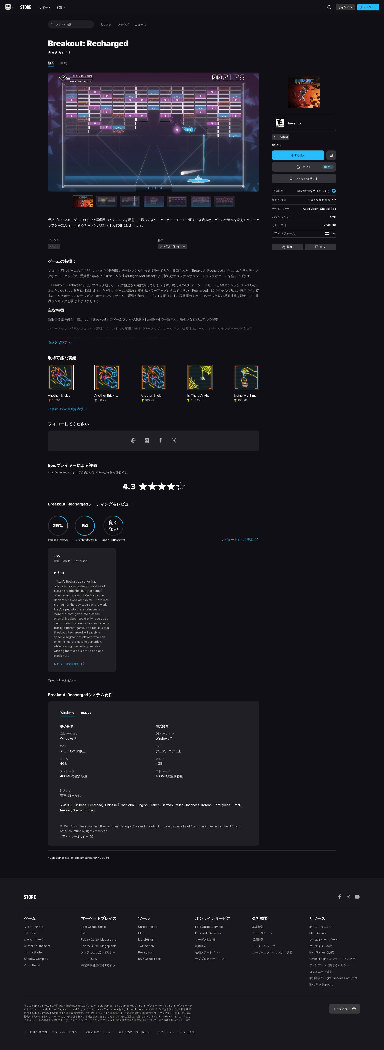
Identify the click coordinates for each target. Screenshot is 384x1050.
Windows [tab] (67, 712)
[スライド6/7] (201, 201)
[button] (153, 342)
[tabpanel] (153, 748)
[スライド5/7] (177, 201)
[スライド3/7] (130, 201)
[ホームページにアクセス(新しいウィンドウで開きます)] (133, 441)
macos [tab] (86, 712)
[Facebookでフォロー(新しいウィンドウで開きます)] (160, 441)
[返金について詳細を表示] (334, 200)
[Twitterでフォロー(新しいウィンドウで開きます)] (174, 441)
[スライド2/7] (106, 201)
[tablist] (153, 712)
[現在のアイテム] (83, 201)
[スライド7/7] (224, 201)
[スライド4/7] (153, 201)
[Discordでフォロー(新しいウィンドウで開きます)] (147, 441)
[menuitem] (105, 24)
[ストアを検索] (52, 24)
